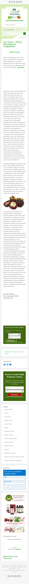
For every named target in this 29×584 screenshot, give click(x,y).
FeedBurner (18, 549)
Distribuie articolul (14, 52)
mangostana (21, 351)
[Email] (12, 2)
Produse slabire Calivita (10, 438)
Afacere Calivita (8, 409)
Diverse (6, 413)
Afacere (7, 565)
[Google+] (10, 365)
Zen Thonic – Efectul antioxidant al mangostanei (12, 44)
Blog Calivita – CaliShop (14, 570)
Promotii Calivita (8, 442)
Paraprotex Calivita (9, 431)
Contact (18, 568)
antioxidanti (7, 351)
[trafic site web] (7, 558)
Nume (5, 476)
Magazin (14, 568)
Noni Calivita (7, 416)
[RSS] (10, 2)
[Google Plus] (19, 2)
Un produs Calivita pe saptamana (13, 460)
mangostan (15, 351)
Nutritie (12, 29)
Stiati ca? (6, 449)
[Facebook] (17, 2)
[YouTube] (21, 2)
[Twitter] (14, 2)
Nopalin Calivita (8, 420)
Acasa (8, 29)
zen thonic (7, 353)
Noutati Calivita (8, 424)
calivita (11, 351)
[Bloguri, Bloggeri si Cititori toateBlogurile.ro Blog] (10, 556)
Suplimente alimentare (10, 453)
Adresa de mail (7, 481)
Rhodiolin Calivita (8, 446)
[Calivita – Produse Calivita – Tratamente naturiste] (14, 18)
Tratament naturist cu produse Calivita (14, 456)
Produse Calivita (8, 435)
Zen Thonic (21, 67)
